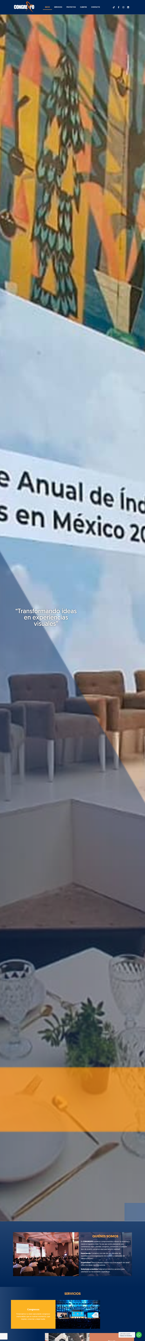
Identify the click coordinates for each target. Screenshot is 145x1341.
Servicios (58, 7)
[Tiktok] (114, 7)
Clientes (83, 7)
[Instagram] (123, 7)
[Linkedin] (128, 7)
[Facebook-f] (118, 7)
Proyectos (71, 7)
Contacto (95, 7)
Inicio (47, 7)
